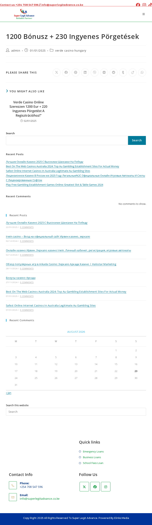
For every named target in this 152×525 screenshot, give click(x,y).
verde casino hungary (70, 50)
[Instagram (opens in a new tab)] (144, 5)
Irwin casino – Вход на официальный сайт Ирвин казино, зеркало (48, 236)
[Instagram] (105, 486)
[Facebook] (95, 486)
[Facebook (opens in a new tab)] (138, 5)
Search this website (17, 405)
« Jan (8, 393)
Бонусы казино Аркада (20, 277)
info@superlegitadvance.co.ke (40, 498)
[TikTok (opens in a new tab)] (149, 5)
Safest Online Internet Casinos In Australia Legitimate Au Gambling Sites (48, 171)
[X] (84, 486)
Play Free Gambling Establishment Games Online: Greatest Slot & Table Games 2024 (54, 184)
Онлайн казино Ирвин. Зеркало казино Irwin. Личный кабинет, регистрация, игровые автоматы (68, 250)
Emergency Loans (93, 451)
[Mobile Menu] (144, 14)
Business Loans (92, 457)
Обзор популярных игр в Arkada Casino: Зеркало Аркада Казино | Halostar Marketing (61, 264)
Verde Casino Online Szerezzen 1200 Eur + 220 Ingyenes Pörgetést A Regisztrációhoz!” (28, 109)
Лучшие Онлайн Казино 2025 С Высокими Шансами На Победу (44, 161)
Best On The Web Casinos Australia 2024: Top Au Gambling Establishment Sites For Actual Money (62, 166)
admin (15, 50)
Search (10, 133)
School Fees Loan (93, 463)
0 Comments (26, 227)
